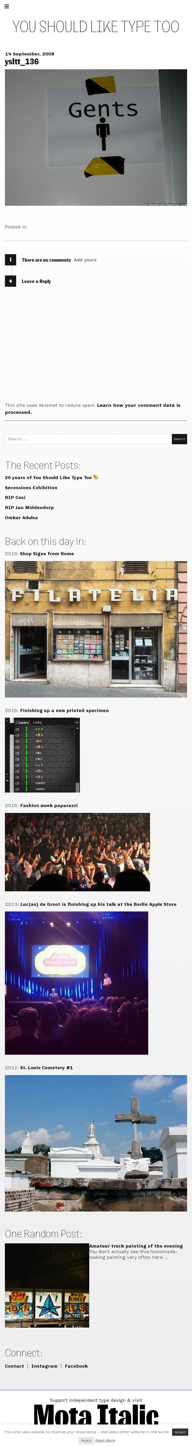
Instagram (44, 1366)
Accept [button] (180, 1432)
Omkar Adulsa (21, 517)
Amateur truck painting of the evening (136, 1246)
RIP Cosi (15, 497)
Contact (14, 1366)
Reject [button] (86, 1440)
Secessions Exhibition (31, 487)
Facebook (76, 1366)
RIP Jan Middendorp (29, 507)
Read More (105, 1440)
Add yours (85, 259)
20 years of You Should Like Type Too (49, 477)
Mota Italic (96, 1415)
